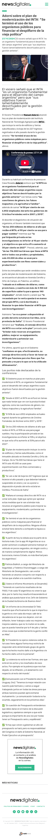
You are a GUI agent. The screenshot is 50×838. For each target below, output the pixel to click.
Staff (32, 806)
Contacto (41, 806)
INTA (41, 122)
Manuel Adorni (31, 115)
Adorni (19, 183)
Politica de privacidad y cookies (16, 806)
